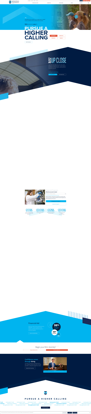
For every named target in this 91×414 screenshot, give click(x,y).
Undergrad (53, 35)
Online (61, 38)
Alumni (34, 0)
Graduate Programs (55, 204)
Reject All (70, 412)
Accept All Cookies (75, 412)
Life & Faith (61, 2)
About (72, 2)
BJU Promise (28, 42)
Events (81, 2)
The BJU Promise (45, 407)
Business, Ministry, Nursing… (51, 193)
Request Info (88, 0)
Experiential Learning (30, 368)
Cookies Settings (65, 412)
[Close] (90, 412)
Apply (85, 0)
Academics (49, 2)
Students (29, 0)
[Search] (88, 2)
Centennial (81, 0)
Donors (37, 0)
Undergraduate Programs (55, 201)
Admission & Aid (35, 2)
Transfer (53, 38)
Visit (83, 0)
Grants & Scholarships (33, 333)
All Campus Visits (61, 74)
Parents (32, 0)
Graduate (61, 35)
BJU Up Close (52, 74)
